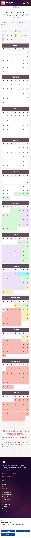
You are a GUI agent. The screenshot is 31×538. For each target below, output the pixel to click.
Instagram (5, 484)
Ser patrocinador (6, 504)
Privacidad (5, 511)
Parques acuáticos (7, 494)
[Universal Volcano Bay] (15, 11)
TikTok (4, 482)
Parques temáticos (7, 492)
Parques (7, 22)
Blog (3, 480)
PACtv (4, 487)
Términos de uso (6, 509)
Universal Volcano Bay (17, 22)
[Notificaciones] (24, 3)
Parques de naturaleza (8, 497)
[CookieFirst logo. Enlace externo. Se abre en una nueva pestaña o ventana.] (2, 520)
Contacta (4, 506)
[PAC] (3, 3)
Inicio (2, 22)
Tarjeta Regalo (6, 499)
